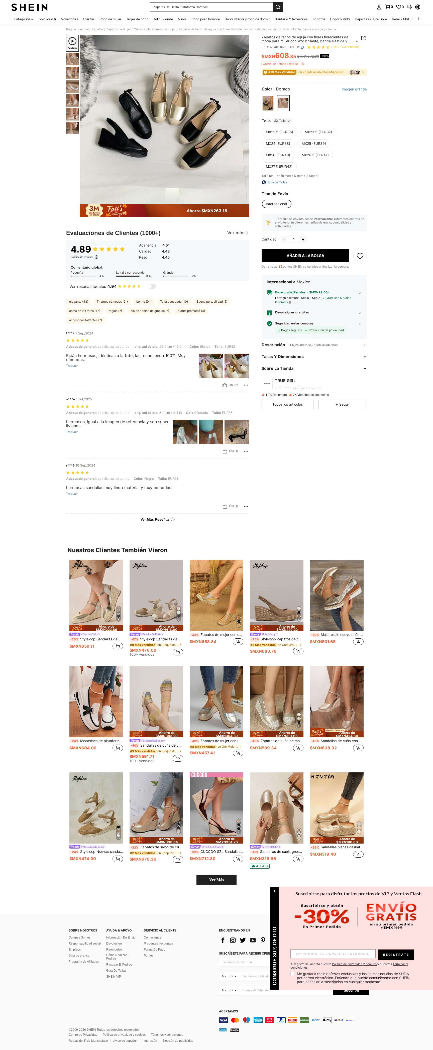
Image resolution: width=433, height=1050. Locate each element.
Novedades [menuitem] (69, 19)
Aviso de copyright (125, 1040)
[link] (389, 7)
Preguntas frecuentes (158, 943)
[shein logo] (29, 7)
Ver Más (216, 880)
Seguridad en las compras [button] (294, 323)
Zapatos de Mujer (118, 29)
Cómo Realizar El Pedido (118, 956)
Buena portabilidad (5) (211, 301)
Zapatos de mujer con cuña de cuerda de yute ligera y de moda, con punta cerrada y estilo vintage (217, 635)
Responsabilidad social (85, 943)
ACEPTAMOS (228, 1011)
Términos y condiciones (167, 1034)
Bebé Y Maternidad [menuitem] (406, 19)
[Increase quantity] (303, 240)
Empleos (75, 949)
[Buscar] (278, 7)
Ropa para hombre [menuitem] (205, 19)
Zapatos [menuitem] (318, 19)
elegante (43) (78, 301)
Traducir (72, 366)
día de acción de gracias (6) (150, 311)
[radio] (268, 103)
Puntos (148, 955)
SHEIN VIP (113, 976)
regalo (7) (115, 311)
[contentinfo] (294, 1020)
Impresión (150, 1040)
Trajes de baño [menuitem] (137, 19)
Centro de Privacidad (83, 1034)
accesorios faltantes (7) (85, 320)
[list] (259, 940)
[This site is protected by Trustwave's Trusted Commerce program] (223, 1030)
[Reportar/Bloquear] (246, 385)
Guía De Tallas (116, 970)
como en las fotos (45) (84, 311)
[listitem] (96, 608)
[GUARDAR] (360, 256)
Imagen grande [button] (354, 89)
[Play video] (165, 120)
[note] (96, 628)
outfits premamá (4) (191, 311)
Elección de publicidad (177, 1040)
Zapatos (97, 29)
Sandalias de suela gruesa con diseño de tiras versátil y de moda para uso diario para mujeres (277, 852)
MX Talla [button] (279, 121)
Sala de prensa (79, 955)
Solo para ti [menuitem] (47, 19)
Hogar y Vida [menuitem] (340, 19)
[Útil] (225, 385)
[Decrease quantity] (284, 240)
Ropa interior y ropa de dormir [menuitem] (247, 19)
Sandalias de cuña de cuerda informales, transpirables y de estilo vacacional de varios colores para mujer (157, 745)
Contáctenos (152, 937)
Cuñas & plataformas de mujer (155, 29)
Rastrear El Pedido (119, 964)
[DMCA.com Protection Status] (234, 1030)
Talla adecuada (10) (174, 301)
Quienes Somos (79, 937)
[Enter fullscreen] (244, 200)
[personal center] (379, 7)
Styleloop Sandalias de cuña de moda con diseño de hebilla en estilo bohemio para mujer (96, 639)
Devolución (114, 943)
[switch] (151, 286)
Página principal (77, 29)
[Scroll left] (412, 19)
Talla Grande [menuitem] (163, 19)
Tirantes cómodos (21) (112, 301)
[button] (409, 7)
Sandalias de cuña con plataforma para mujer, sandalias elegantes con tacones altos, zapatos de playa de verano (337, 741)
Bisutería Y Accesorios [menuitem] (291, 19)
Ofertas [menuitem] (88, 19)
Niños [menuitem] (182, 19)
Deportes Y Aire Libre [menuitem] (371, 19)
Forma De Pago (154, 949)
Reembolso (114, 949)
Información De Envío (121, 937)
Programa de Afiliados (84, 961)
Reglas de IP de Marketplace (88, 1040)
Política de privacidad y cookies (124, 1034)
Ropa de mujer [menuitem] (110, 19)
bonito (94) (144, 301)
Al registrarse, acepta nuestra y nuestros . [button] (349, 965)
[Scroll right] (418, 19)
